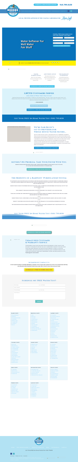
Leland (33, 317)
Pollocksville (16, 372)
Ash (33, 315)
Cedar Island (55, 319)
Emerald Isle (54, 337)
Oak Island (35, 324)
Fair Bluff (14, 354)
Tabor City (15, 361)
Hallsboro (15, 355)
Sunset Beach (35, 327)
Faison (53, 345)
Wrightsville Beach (37, 375)
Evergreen (15, 352)
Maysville (14, 370)
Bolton (14, 344)
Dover (33, 347)
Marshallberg (55, 324)
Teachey (53, 352)
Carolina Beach (36, 370)
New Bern (34, 351)
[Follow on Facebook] (68, 11)
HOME (19, 11)
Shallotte (34, 320)
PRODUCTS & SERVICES (41, 11)
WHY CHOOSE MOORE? (27, 11)
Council (14, 323)
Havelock (34, 350)
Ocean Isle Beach (36, 329)
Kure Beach (35, 373)
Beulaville (54, 356)
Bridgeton (34, 344)
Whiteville (15, 362)
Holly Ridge (54, 369)
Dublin (14, 316)
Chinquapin (54, 358)
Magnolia (54, 350)
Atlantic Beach (55, 316)
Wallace (53, 354)
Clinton (34, 386)
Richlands (54, 376)
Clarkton (14, 322)
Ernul (33, 348)
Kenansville (54, 347)
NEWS (49, 11)
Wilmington (35, 369)
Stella (53, 334)
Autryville (34, 384)
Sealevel (53, 330)
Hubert (53, 372)
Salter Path (54, 329)
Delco (13, 351)
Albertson (54, 355)
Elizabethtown (16, 317)
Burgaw (14, 386)
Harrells (34, 394)
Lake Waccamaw (16, 356)
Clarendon (15, 350)
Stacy (52, 333)
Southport (35, 322)
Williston (54, 335)
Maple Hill (15, 390)
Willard (14, 393)
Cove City (34, 345)
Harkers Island (55, 323)
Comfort (14, 369)
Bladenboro (15, 315)
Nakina (14, 358)
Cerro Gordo (15, 347)
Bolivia (33, 316)
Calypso (53, 344)
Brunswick (15, 345)
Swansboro (54, 377)
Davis (52, 320)
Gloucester (54, 322)
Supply (33, 323)
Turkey (33, 391)
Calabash (34, 326)
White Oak (15, 320)
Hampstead (15, 389)
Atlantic (53, 315)
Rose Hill (53, 351)
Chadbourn (15, 348)
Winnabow (34, 330)
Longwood (35, 319)
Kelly (13, 324)
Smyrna (53, 331)
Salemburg (34, 390)
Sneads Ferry (54, 370)
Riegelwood (15, 359)
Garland (34, 393)
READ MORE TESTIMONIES (39, 105)
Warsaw (53, 348)
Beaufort (53, 317)
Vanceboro (35, 352)
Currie (14, 387)
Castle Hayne (35, 372)
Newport (53, 327)
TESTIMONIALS (55, 11)
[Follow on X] (71, 11)
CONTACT (63, 11)
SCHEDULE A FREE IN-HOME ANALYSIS (45, 4)
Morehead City (55, 326)
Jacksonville (54, 373)
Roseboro (34, 389)
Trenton (14, 373)
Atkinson (14, 384)
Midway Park (54, 375)
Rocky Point (15, 391)
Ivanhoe (34, 396)
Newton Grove (36, 387)
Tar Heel (14, 319)
